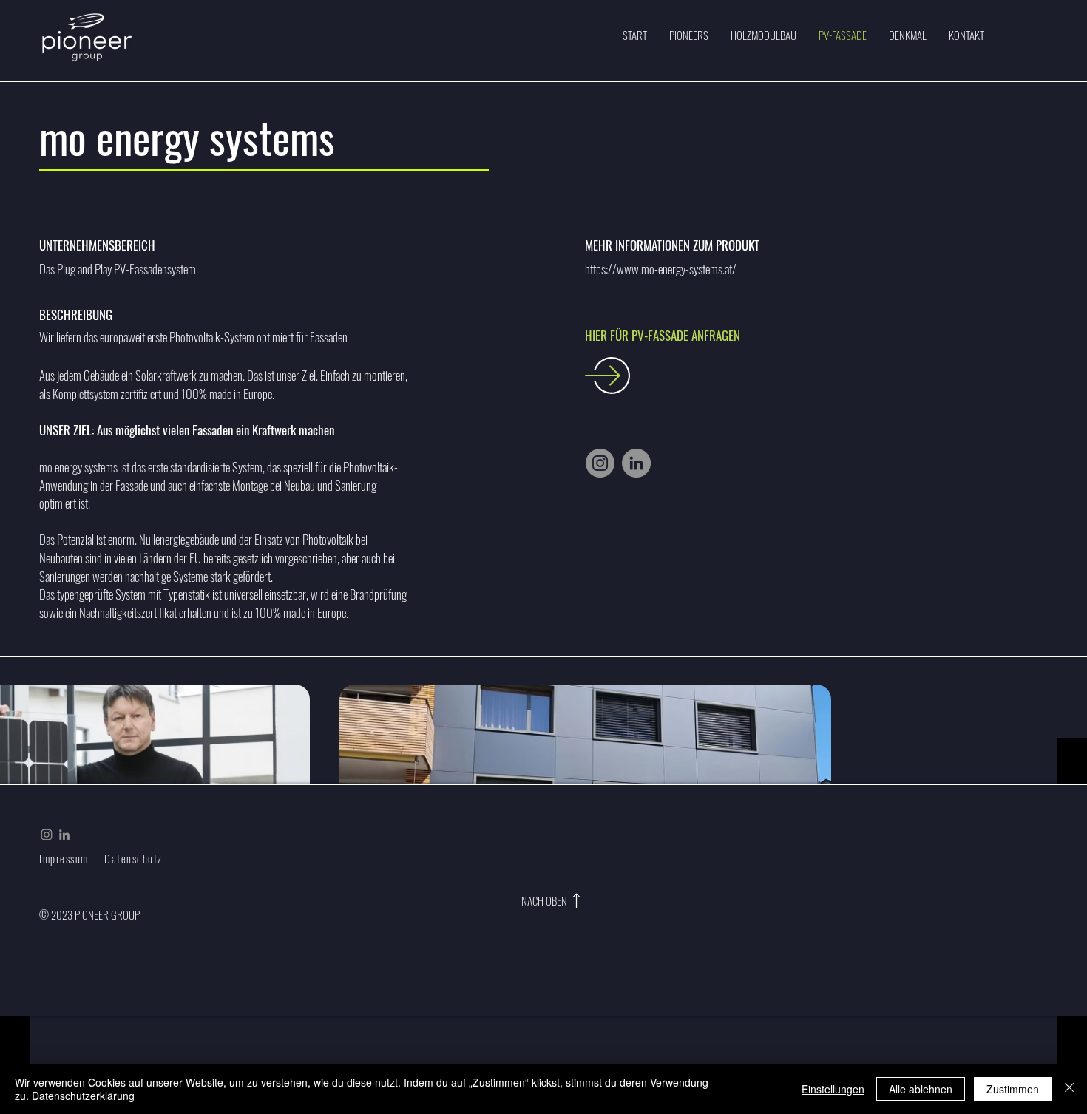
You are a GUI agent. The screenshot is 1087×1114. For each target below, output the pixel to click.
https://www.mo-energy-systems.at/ (660, 268)
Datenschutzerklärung (83, 1095)
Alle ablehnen (920, 1088)
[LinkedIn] (636, 463)
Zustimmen (1012, 1088)
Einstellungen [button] (833, 1088)
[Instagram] (600, 463)
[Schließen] (1069, 1089)
